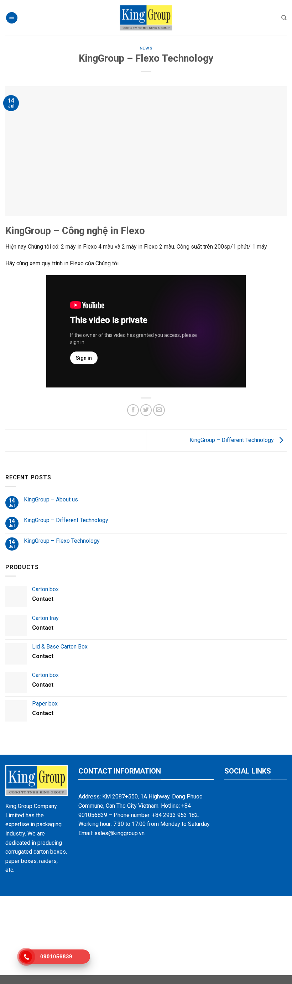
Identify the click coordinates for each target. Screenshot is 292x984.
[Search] (284, 18)
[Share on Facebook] (133, 410)
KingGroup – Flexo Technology (62, 540)
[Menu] (11, 18)
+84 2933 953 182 (175, 815)
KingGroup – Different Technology (232, 440)
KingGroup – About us (51, 499)
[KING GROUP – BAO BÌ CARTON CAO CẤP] (146, 18)
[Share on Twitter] (146, 410)
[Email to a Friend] (159, 410)
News (146, 48)
